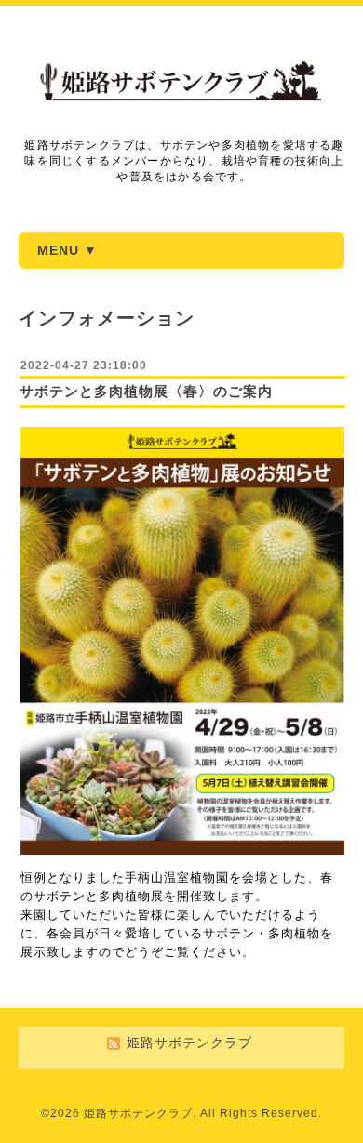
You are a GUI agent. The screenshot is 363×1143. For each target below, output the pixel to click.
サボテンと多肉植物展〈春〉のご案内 (146, 391)
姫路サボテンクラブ (138, 1113)
